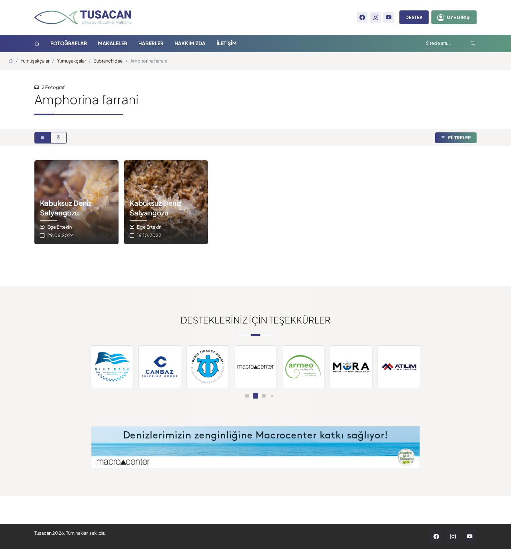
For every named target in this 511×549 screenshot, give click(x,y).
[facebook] (362, 17)
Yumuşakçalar (35, 61)
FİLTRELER (459, 137)
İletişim (227, 43)
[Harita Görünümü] (58, 138)
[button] (247, 396)
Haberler (150, 43)
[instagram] (375, 17)
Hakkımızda (190, 43)
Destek (414, 17)
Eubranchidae (108, 61)
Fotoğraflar (68, 43)
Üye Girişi (459, 17)
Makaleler (112, 43)
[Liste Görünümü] (42, 138)
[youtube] (388, 17)
